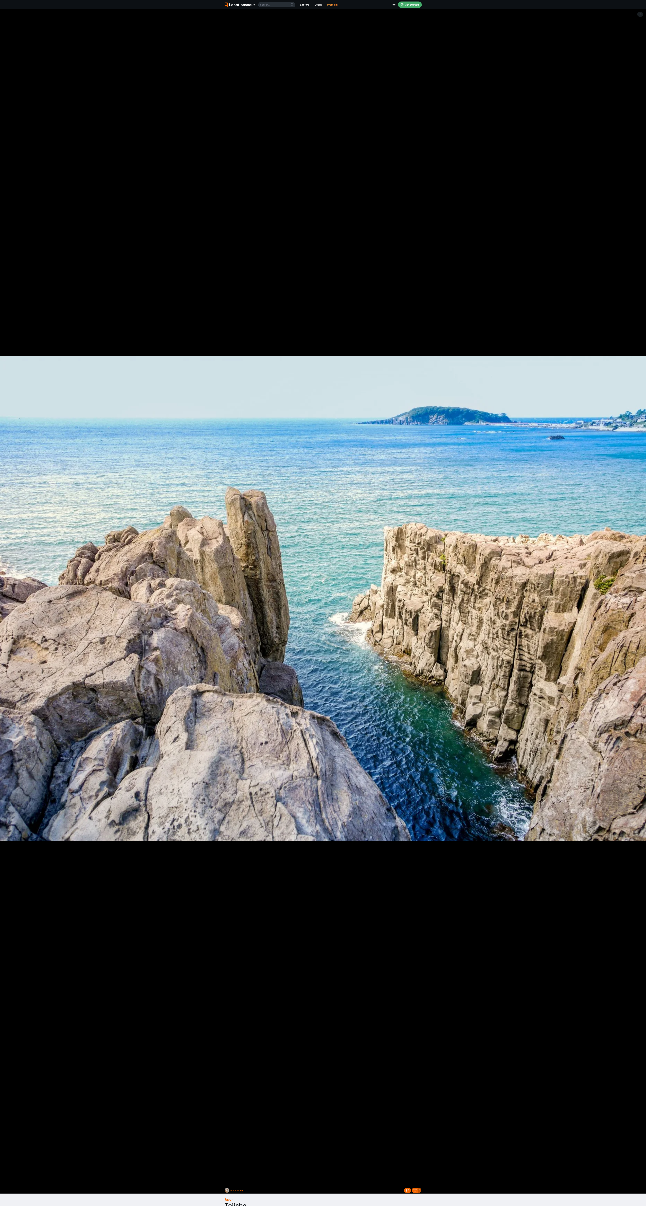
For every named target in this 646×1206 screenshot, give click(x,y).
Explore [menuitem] (304, 4)
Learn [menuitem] (318, 4)
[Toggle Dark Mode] (394, 5)
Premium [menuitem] (332, 4)
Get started (411, 4)
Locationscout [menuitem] (240, 5)
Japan (229, 1199)
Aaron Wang (236, 1190)
